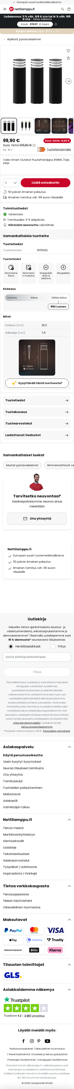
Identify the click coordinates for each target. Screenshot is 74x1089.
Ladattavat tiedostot (23, 435)
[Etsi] (63, 9)
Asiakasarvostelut (16, 860)
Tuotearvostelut (18, 423)
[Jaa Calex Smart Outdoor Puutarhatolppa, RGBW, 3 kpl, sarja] (68, 58)
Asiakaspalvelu (18, 746)
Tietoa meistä (13, 828)
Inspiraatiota (12, 873)
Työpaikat (10, 867)
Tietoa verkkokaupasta (26, 886)
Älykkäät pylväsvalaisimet (24, 39)
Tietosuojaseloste (16, 894)
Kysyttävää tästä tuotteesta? (40, 383)
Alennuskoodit (13, 841)
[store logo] (24, 9)
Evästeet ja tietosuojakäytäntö (50, 1054)
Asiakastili (10, 801)
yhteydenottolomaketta (26, 722)
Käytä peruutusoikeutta (23, 755)
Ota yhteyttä (13, 774)
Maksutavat (12, 794)
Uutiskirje (9, 847)
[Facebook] (26, 1041)
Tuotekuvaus (16, 412)
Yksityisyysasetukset (21, 1048)
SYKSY (35, 24)
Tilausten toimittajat (23, 964)
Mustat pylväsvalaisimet (22, 465)
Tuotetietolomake (59, 149)
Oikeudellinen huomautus (21, 907)
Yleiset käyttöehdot (17, 901)
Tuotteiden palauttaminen (22, 788)
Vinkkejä (30, 873)
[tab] (37, 777)
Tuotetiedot (15, 400)
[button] (9, 126)
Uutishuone (28, 867)
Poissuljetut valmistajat (56, 731)
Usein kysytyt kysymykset (22, 761)
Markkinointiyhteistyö (19, 834)
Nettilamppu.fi (17, 819)
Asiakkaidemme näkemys (28, 989)
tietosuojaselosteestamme (36, 726)
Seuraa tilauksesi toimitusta (23, 768)
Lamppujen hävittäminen (53, 1059)
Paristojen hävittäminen (22, 1059)
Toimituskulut (13, 781)
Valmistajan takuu (16, 807)
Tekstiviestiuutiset (16, 854)
